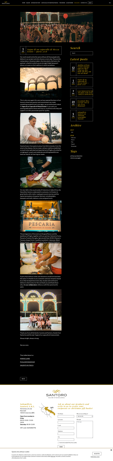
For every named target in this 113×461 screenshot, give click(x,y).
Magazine (77, 2)
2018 (72, 135)
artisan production (76, 156)
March (72, 139)
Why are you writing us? (82, 413)
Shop (90, 2)
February (73, 137)
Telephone (60, 431)
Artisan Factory (35, 2)
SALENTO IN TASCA (26, 365)
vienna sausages (75, 158)
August (73, 144)
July (72, 132)
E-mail (59, 425)
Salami (28, 2)
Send (61, 446)
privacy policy (73, 442)
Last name (60, 419)
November (74, 146)
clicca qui (53, 456)
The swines (62, 2)
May (72, 142)
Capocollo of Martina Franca (49, 2)
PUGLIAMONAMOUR (27, 362)
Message (79, 419)
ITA (110, 2)
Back (23, 378)
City (59, 437)
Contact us (84, 2)
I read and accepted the (68, 442)
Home (23, 2)
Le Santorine (69, 2)
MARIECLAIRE (25, 358)
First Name (60, 413)
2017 (72, 130)
